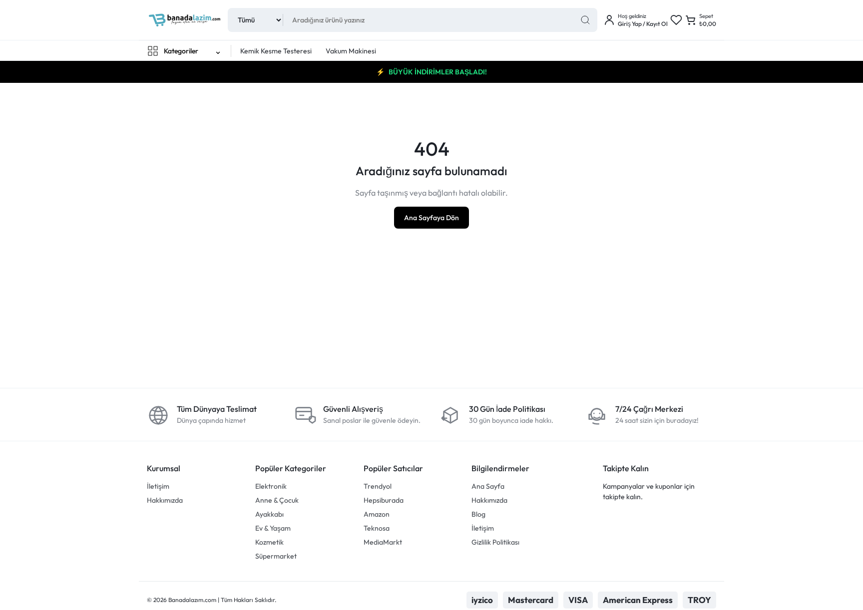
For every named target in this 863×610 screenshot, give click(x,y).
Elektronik (271, 486)
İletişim (158, 486)
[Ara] (585, 20)
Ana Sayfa (487, 486)
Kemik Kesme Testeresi (276, 50)
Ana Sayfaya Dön (431, 217)
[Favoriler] (676, 19)
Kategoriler (181, 50)
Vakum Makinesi (351, 50)
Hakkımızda (165, 500)
